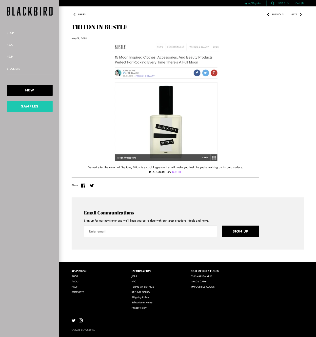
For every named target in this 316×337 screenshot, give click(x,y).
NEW (29, 90)
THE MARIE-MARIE (201, 276)
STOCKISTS (13, 69)
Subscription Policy (142, 302)
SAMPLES (30, 106)
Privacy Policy (139, 308)
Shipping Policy (140, 297)
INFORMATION (141, 271)
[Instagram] (81, 320)
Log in (246, 3)
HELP (10, 57)
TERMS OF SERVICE (143, 287)
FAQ (134, 281)
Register (256, 3)
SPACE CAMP (199, 281)
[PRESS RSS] (90, 13)
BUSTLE (177, 172)
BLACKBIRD (87, 330)
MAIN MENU (79, 271)
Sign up (241, 231)
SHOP (10, 33)
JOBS (134, 276)
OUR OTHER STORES (205, 271)
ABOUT (11, 45)
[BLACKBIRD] (29, 11)
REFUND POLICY (141, 292)
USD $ (281, 3)
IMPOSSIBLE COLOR (203, 287)
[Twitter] (74, 320)
